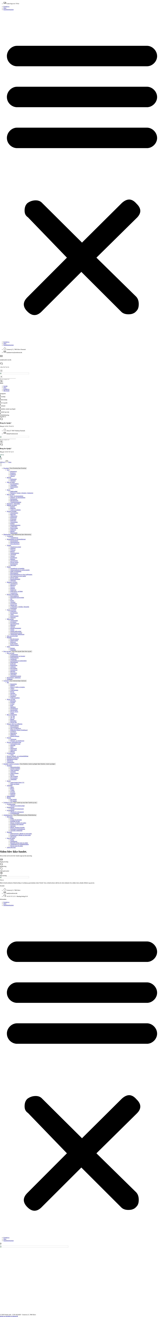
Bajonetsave (13, 471)
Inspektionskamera (15, 525)
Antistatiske (13, 779)
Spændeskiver (14, 708)
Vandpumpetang (14, 553)
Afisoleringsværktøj (15, 547)
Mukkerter (13, 642)
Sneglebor (13, 696)
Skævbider (13, 565)
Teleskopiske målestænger (17, 634)
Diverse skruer (14, 711)
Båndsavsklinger (14, 736)
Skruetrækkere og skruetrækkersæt (16, 539)
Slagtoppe (13, 617)
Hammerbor (13, 684)
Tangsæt (12, 556)
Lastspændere (10, 762)
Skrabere (12, 588)
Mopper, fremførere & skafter (18, 823)
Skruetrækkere (14, 540)
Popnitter (12, 702)
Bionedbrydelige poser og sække (19, 843)
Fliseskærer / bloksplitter (13, 503)
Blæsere (12, 531)
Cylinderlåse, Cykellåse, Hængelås (19, 606)
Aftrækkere (10, 760)
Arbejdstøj (9, 785)
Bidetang (12, 559)
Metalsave (13, 585)
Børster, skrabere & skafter (17, 827)
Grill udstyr (13, 674)
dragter (9, 781)
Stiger (11, 747)
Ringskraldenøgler (15, 579)
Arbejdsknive (14, 583)
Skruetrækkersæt (14, 542)
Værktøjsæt (10, 536)
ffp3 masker (13, 801)
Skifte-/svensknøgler (15, 571)
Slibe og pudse (11, 482)
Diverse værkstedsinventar (14, 742)
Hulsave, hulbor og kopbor (17, 687)
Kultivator (13, 664)
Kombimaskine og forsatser (17, 656)
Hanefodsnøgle (14, 616)
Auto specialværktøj (12, 636)
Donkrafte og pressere (13, 757)
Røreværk (13, 514)
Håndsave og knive (12, 582)
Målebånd (13, 625)
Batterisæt (13, 508)
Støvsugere (13, 836)
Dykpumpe (13, 519)
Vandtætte (13, 771)
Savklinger (13, 731)
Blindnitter (13, 701)
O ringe (12, 704)
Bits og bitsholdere (12, 714)
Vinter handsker (14, 770)
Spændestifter (14, 710)
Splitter (12, 713)
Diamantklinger (14, 727)
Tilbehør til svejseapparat (17, 812)
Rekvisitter (10, 816)
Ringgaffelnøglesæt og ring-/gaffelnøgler (21, 574)
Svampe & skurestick (16, 820)
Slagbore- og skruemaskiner (17, 497)
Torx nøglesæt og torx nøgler (18, 576)
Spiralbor (12, 693)
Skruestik (12, 745)
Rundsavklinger (14, 725)
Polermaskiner (14, 487)
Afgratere (12, 602)
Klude (12, 818)
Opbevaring (13, 750)
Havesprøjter (13, 668)
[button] (82, 176)
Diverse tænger (14, 562)
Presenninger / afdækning (14, 677)
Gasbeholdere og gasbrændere (18, 660)
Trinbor (12, 688)
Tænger (9, 545)
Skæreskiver (13, 733)
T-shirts (12, 790)
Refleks (12, 775)
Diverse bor (13, 694)
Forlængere (13, 611)
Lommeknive (13, 593)
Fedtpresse (13, 529)
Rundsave (13, 473)
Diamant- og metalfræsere (17, 740)
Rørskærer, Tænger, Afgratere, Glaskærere (21, 493)
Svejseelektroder (14, 813)
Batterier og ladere (12, 505)
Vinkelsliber (13, 485)
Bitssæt (12, 719)
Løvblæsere (13, 659)
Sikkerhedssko (11, 796)
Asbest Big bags (11, 847)
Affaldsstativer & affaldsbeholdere (19, 844)
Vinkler (12, 629)
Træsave (12, 587)
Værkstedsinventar (15, 744)
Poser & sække (11, 838)
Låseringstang (14, 560)
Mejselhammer (14, 500)
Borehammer (13, 499)
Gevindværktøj (11, 753)
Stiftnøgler (13, 580)
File (11, 599)
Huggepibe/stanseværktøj (17, 597)
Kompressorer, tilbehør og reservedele (20, 835)
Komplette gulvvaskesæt (16, 824)
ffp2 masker (13, 799)
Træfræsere (13, 739)
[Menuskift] (1, 464)
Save (8, 470)
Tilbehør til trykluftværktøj (17, 805)
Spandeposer (13, 841)
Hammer (9, 637)
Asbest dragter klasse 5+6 (17, 782)
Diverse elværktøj (11, 511)
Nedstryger (13, 590)
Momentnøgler (14, 573)
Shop (4, 8)
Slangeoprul (13, 748)
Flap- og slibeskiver (15, 728)
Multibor (12, 685)
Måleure (12, 751)
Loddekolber (13, 526)
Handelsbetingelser (8, 9)
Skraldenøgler (14, 613)
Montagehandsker (15, 767)
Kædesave (13, 474)
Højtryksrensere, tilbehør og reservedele (21, 833)
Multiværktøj (13, 491)
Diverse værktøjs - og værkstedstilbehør (17, 756)
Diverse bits (13, 722)
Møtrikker (13, 707)
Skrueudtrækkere (14, 544)
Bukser (12, 788)
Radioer (12, 523)
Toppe (12, 614)
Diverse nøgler (14, 577)
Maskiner (9, 832)
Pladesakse (13, 520)
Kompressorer (10, 807)
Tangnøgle (13, 554)
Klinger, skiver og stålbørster (14, 724)
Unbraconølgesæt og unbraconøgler (20, 570)
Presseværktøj (14, 528)
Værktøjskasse (14, 537)
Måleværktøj (10, 619)
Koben (12, 600)
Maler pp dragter (14, 784)
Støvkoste (13, 826)
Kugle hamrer (14, 643)
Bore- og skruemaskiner (16, 496)
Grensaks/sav (13, 670)
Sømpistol (13, 480)
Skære (8, 490)
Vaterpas (12, 626)
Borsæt (12, 691)
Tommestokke (14, 620)
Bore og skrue (10, 494)
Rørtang (12, 551)
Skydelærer (13, 622)
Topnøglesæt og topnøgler (17, 568)
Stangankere (13, 673)
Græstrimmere (14, 654)
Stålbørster (13, 734)
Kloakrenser (13, 517)
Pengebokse (13, 608)
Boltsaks (12, 648)
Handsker (9, 765)
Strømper (12, 794)
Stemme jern (13, 605)
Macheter (12, 671)
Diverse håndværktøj (12, 594)
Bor (8, 682)
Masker (9, 798)
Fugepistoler (13, 603)
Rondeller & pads (15, 821)
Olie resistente (14, 776)
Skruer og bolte (11, 699)
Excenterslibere (14, 483)
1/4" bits (12, 716)
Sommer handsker (15, 768)
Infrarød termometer (15, 628)
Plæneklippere (14, 662)
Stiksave (12, 476)
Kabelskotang (14, 564)
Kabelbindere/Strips (12, 759)
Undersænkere (14, 690)
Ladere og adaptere (15, 510)
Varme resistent (14, 773)
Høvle (12, 488)
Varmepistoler (14, 522)
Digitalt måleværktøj (15, 631)
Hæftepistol (13, 479)
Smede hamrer (14, 640)
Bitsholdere (13, 721)
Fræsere (9, 737)
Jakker (12, 787)
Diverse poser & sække (16, 846)
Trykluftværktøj (11, 804)
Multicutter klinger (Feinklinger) (19, 730)
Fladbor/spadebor (15, 698)
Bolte (11, 705)
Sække (12, 839)
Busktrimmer (13, 665)
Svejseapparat (10, 810)
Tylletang (12, 550)
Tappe (12, 754)
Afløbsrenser (13, 516)
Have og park (10, 653)
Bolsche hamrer (14, 645)
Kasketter (12, 793)
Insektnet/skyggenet (15, 676)
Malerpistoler (13, 533)
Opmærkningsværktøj (16, 633)
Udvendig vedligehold (16, 830)
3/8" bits (12, 717)
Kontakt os (6, 6)
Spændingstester (14, 623)
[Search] (1, 442)
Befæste (9, 477)
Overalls (12, 791)
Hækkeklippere (14, 657)
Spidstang (13, 548)
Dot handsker (14, 778)
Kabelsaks (13, 649)
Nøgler (9, 567)
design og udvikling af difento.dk (9, 1316)
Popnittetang (13, 557)
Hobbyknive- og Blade (16, 591)
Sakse (8, 646)
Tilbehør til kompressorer (17, 809)
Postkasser (9, 679)
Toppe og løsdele (11, 610)
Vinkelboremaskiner (15, 502)
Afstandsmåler (14, 513)
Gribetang (13, 667)
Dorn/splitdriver (14, 596)
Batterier (12, 506)
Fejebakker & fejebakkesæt (17, 829)
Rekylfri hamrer (14, 639)
